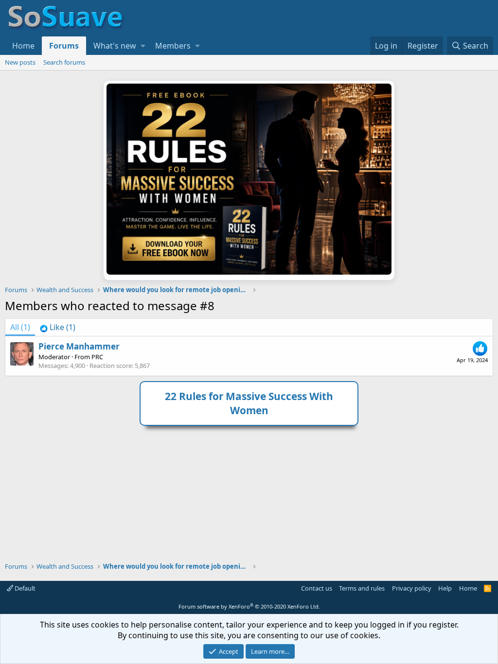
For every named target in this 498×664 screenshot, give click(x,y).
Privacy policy (411, 588)
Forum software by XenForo (249, 606)
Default (24, 588)
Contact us (316, 588)
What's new (114, 45)
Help (445, 588)
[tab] (57, 327)
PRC (97, 356)
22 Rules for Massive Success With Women (249, 403)
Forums (64, 45)
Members (173, 45)
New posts (20, 62)
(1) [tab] (20, 327)
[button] (143, 45)
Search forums (64, 62)
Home (23, 45)
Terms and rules (362, 588)
